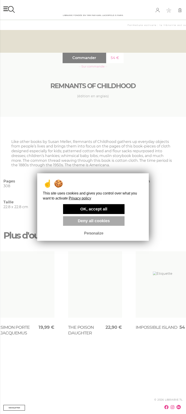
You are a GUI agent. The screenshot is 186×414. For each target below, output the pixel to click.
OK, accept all (93, 209)
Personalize (93, 233)
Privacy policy (80, 198)
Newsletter (14, 408)
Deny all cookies (94, 221)
